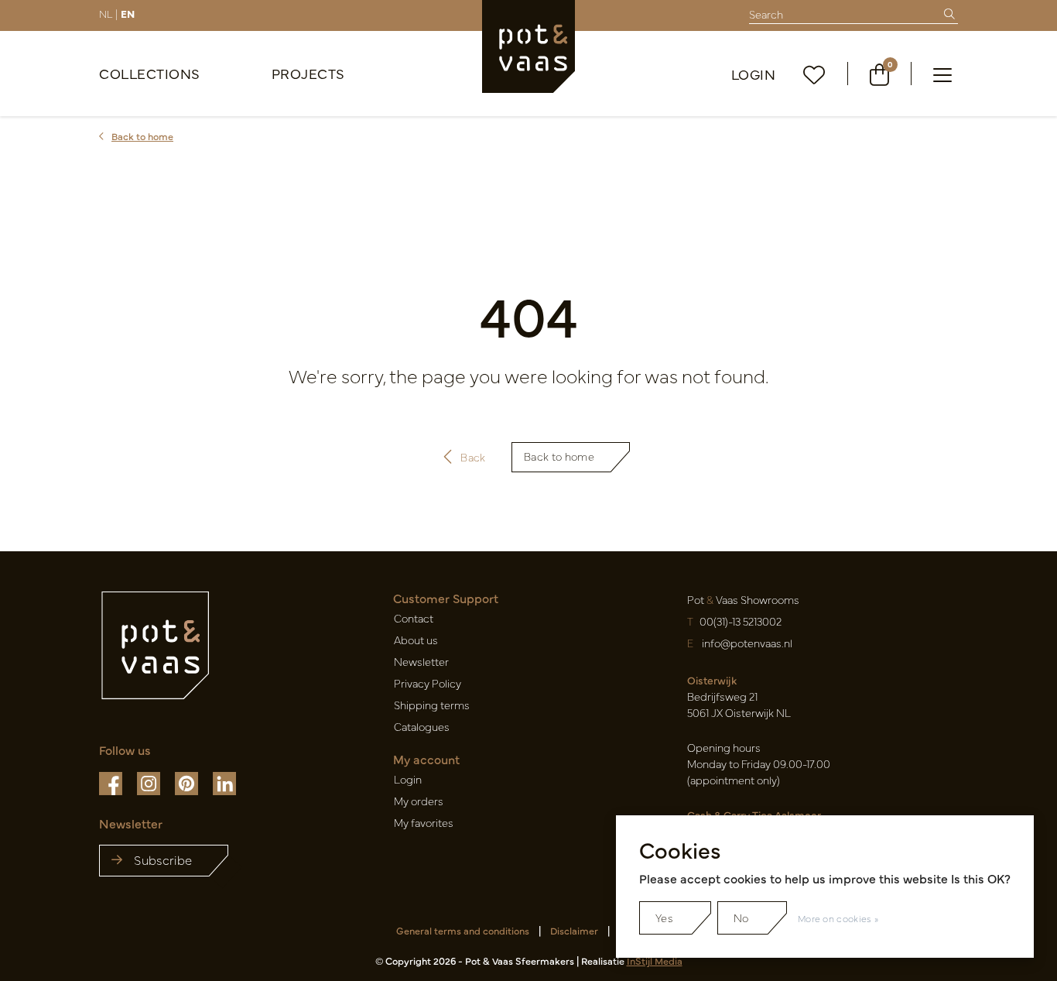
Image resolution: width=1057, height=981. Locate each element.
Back (472, 457)
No (741, 917)
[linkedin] (224, 782)
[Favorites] (814, 73)
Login (753, 74)
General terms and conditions (462, 930)
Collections (149, 73)
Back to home (559, 456)
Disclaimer (574, 930)
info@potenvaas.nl (747, 642)
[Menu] (942, 73)
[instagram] (149, 782)
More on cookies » (838, 918)
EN (128, 13)
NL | (108, 13)
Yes (664, 917)
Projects (308, 73)
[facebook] (112, 782)
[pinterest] (187, 782)
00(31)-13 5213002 (741, 621)
